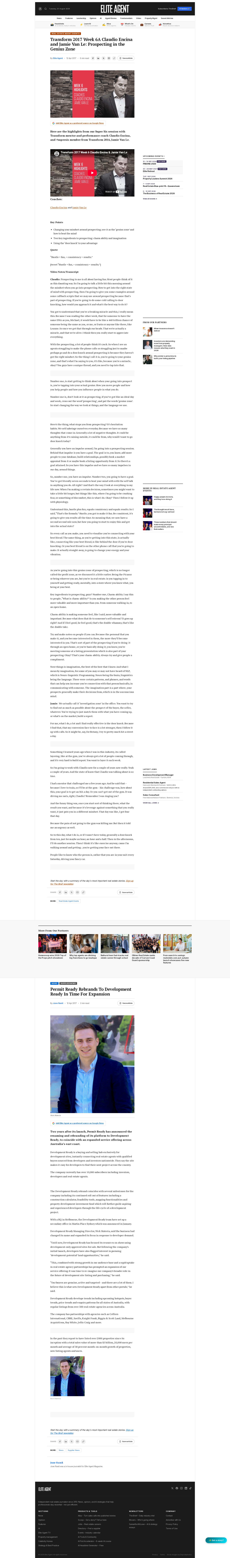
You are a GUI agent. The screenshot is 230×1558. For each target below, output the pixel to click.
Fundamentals (126, 18)
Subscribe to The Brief (167, 9)
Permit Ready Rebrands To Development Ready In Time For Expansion (90, 991)
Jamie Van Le (79, 207)
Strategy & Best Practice (65, 1548)
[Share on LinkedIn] (98, 58)
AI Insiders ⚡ (184, 9)
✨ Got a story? (216, 1540)
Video (138, 18)
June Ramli (58, 1003)
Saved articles (167, 18)
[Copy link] (114, 58)
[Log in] (40, 9)
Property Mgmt (151, 18)
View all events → (150, 199)
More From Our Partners (53, 930)
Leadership (81, 18)
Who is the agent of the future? (81, 1554)
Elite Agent (58, 58)
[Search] (45, 9)
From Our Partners (155, 322)
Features (69, 18)
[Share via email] (109, 58)
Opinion (93, 18)
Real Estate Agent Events (66, 34)
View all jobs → (151, 803)
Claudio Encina (58, 207)
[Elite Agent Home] (115, 9)
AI (101, 18)
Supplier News (68, 983)
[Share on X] (103, 58)
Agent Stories (111, 18)
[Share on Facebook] (93, 58)
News (59, 18)
